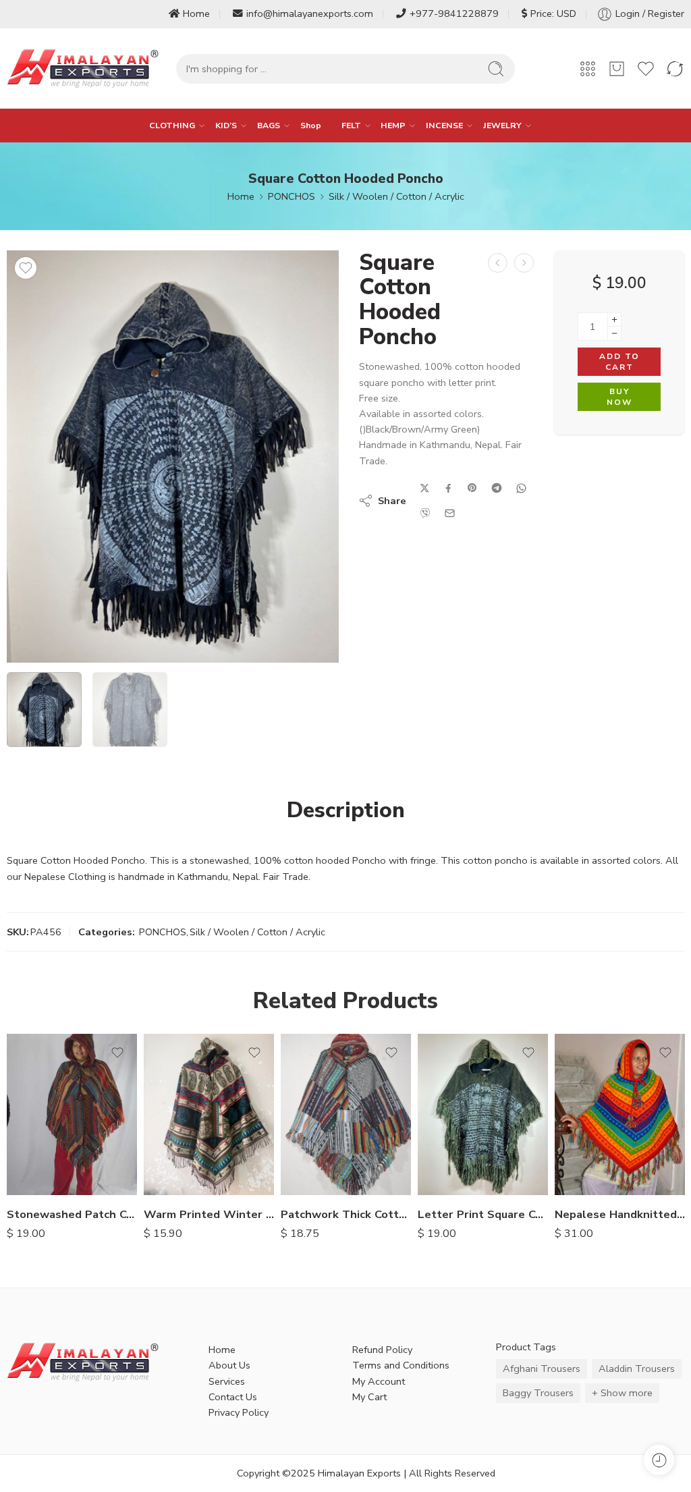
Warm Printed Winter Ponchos (209, 1214)
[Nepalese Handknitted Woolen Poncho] (620, 1115)
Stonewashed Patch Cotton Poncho (72, 1214)
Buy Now (619, 397)
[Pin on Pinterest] (472, 487)
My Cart (369, 1397)
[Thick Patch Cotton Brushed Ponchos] (524, 263)
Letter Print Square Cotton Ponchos (483, 1214)
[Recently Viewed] (659, 1460)
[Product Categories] (587, 68)
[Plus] (614, 319)
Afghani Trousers (541, 1368)
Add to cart (619, 362)
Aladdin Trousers (637, 1368)
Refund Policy (382, 1349)
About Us (229, 1365)
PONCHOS (291, 196)
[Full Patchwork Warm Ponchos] (497, 263)
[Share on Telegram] (496, 487)
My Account (378, 1381)
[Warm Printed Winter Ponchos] (209, 1115)
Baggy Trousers (538, 1393)
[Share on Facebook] (448, 488)
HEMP (393, 125)
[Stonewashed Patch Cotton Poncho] (72, 1115)
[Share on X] (425, 488)
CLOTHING (172, 125)
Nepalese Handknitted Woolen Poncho (620, 1214)
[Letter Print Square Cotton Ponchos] (483, 1115)
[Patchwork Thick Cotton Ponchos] (346, 1115)
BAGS (268, 125)
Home (196, 13)
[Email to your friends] (449, 513)
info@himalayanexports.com (309, 13)
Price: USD (553, 13)
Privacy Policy (239, 1412)
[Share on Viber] (425, 512)
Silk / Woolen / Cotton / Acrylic (396, 196)
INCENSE (444, 125)
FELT (351, 125)
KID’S (226, 125)
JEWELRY (502, 125)
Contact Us (233, 1397)
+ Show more (622, 1393)
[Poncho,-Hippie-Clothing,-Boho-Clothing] (173, 456)
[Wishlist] (25, 268)
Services (227, 1381)
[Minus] (614, 334)
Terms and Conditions (400, 1365)
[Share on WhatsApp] (521, 488)
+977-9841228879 (454, 13)
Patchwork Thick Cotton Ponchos (346, 1214)
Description (346, 810)
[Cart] (616, 68)
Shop (310, 125)
